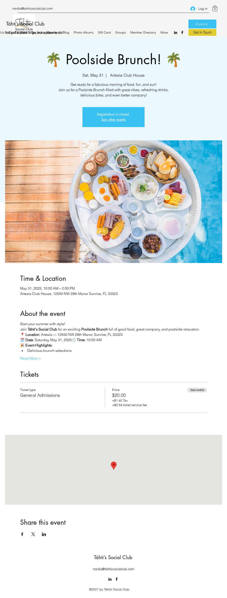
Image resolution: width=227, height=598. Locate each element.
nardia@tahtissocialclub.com (32, 8)
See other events (113, 119)
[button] (214, 8)
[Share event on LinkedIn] (44, 534)
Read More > (30, 358)
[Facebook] (182, 32)
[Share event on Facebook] (22, 534)
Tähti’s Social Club (25, 24)
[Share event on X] (33, 534)
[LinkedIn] (175, 32)
